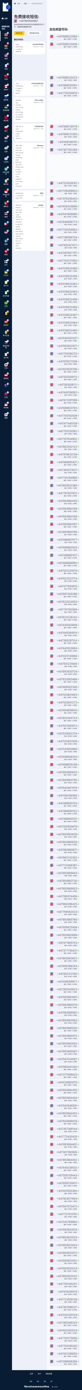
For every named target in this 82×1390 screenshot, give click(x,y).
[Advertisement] (29, 68)
